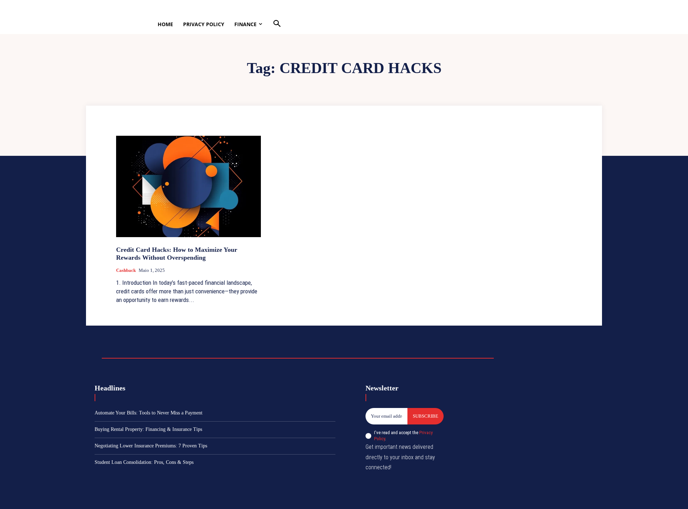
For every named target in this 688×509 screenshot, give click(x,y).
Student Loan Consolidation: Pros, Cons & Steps (144, 462)
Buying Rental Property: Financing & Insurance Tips (148, 429)
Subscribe (425, 416)
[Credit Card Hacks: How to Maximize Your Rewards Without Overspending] (188, 186)
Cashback (126, 270)
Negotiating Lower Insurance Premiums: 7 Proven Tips (151, 445)
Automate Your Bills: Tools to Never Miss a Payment (148, 413)
